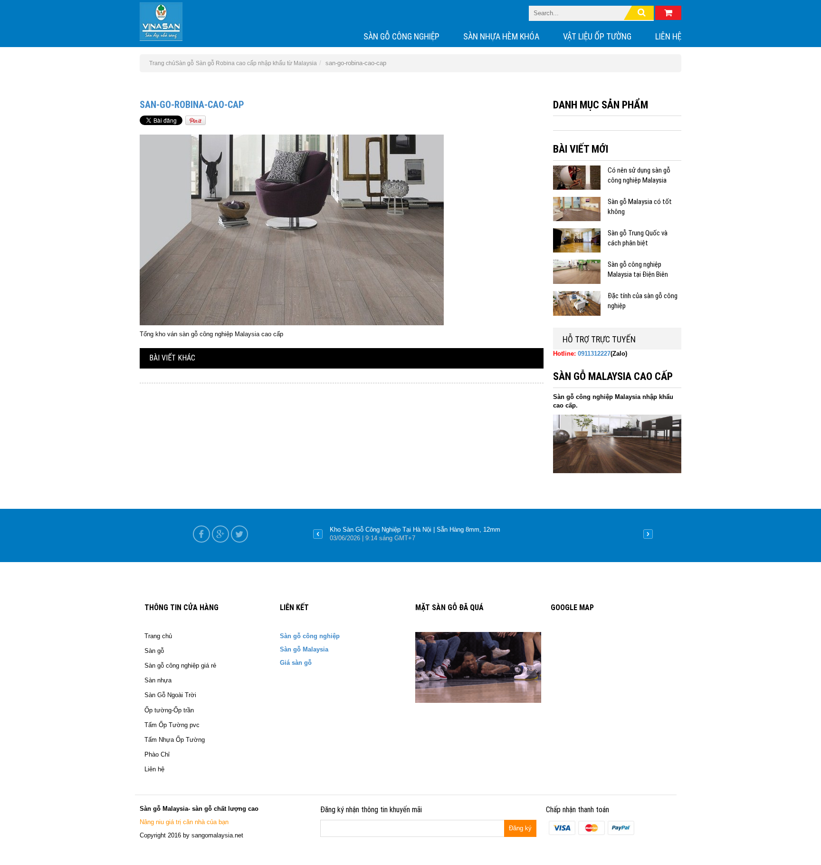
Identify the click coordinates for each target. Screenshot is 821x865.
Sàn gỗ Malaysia (304, 649)
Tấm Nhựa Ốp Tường (174, 739)
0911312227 (594, 353)
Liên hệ (668, 36)
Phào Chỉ (157, 754)
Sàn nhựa (158, 680)
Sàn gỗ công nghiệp (401, 36)
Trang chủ (158, 636)
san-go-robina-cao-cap (192, 104)
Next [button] (648, 534)
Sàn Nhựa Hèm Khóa (501, 36)
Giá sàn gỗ (296, 662)
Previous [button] (318, 534)
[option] (483, 534)
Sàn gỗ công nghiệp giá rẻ (180, 665)
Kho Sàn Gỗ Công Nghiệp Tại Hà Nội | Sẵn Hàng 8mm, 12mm (415, 529)
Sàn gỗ (184, 63)
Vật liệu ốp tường (597, 36)
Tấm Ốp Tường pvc (172, 725)
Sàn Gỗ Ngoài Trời (170, 695)
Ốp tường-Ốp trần (169, 710)
